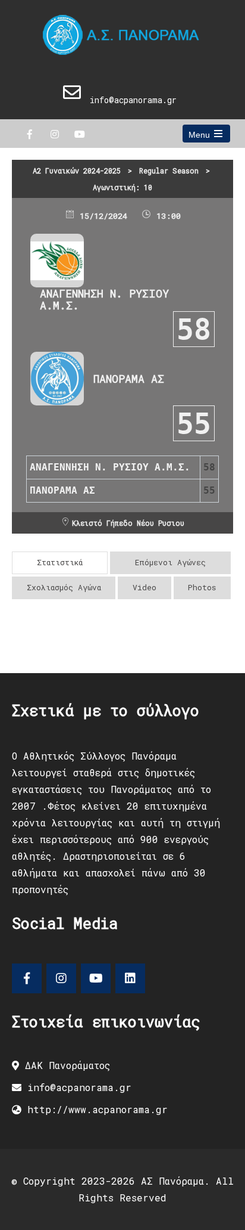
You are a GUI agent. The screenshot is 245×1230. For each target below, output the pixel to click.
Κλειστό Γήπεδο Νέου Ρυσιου (128, 523)
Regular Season (169, 170)
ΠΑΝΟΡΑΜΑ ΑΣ (128, 378)
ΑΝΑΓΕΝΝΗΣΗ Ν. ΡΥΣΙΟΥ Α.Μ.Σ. (104, 299)
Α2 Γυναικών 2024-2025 (77, 170)
